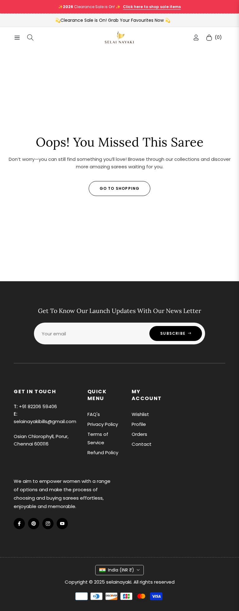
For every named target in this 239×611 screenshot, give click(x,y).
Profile (139, 424)
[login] (196, 37)
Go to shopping (120, 188)
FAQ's (93, 414)
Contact (142, 444)
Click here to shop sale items (152, 6)
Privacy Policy (102, 424)
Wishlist (140, 414)
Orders (139, 434)
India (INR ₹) (121, 570)
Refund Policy (102, 452)
